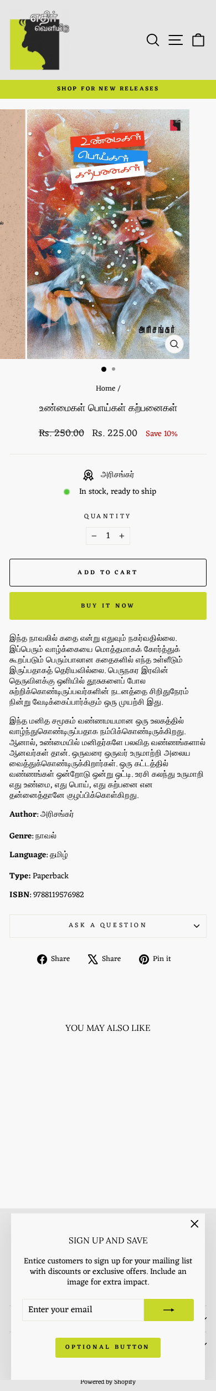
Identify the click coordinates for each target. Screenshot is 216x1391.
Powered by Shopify (108, 1382)
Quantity (107, 517)
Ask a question (108, 925)
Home (105, 389)
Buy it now (108, 605)
